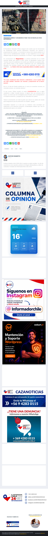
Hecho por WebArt (33, 251)
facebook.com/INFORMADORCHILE (37, 500)
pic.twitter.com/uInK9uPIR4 (24, 121)
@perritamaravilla (35, 516)
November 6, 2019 (33, 137)
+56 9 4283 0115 (32, 494)
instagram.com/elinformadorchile (36, 502)
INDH (42, 55)
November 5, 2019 (37, 123)
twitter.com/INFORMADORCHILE (36, 497)
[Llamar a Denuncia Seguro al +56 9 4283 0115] (24, 74)
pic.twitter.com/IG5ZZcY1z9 (33, 135)
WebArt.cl (43, 533)
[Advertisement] (24, 268)
